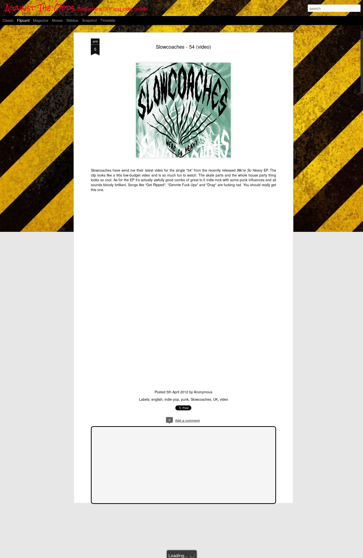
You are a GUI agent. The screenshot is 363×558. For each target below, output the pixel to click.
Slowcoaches (201, 399)
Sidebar (72, 20)
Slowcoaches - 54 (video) (183, 46)
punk (185, 399)
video (224, 399)
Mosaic (57, 20)
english (156, 399)
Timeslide (107, 20)
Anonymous (203, 391)
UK (215, 399)
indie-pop (171, 399)
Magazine (40, 20)
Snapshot (89, 20)
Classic (8, 20)
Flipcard (23, 20)
